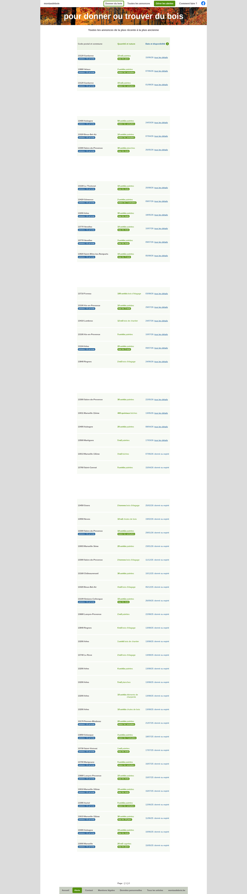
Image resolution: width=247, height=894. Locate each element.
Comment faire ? (188, 3)
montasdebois (51, 3)
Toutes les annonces (138, 3)
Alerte (77, 890)
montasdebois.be (176, 890)
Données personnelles (131, 890)
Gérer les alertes (164, 3)
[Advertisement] (123, 103)
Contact (89, 890)
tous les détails (161, 57)
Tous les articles (155, 890)
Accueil (65, 890)
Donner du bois (113, 3)
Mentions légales (106, 890)
